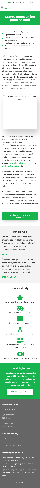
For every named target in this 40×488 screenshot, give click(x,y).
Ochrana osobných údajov (11, 445)
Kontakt (4, 442)
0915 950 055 (29, 2)
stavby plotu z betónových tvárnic (22, 163)
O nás (4, 439)
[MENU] (37, 8)
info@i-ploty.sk (15, 2)
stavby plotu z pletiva (10, 166)
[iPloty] (4, 8)
